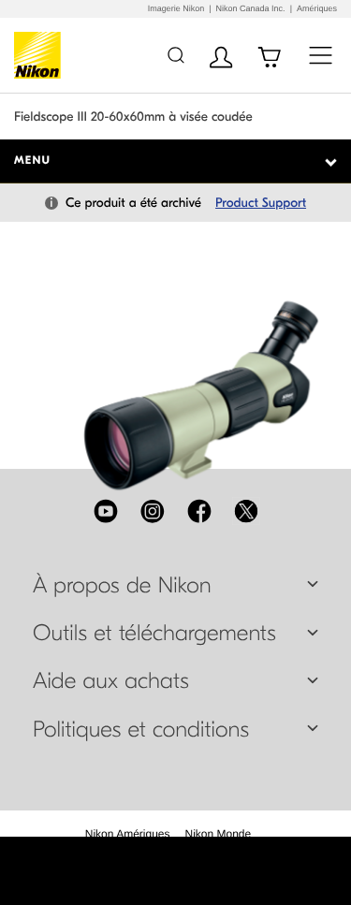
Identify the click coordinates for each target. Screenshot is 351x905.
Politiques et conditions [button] (141, 730)
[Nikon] (40, 55)
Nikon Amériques (127, 833)
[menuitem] (127, 834)
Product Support (260, 203)
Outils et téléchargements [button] (154, 633)
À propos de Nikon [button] (122, 586)
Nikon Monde (218, 833)
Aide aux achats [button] (111, 681)
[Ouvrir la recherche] (175, 55)
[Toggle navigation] (320, 55)
